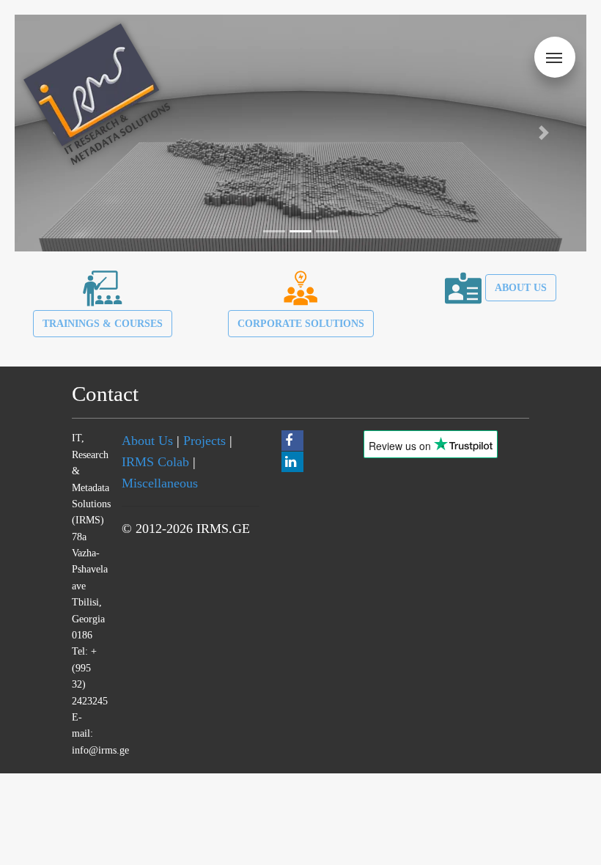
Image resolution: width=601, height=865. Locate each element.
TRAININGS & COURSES (103, 323)
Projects (204, 440)
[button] (543, 133)
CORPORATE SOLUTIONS (300, 323)
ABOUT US (521, 287)
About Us (147, 440)
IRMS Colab (155, 461)
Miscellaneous (160, 483)
